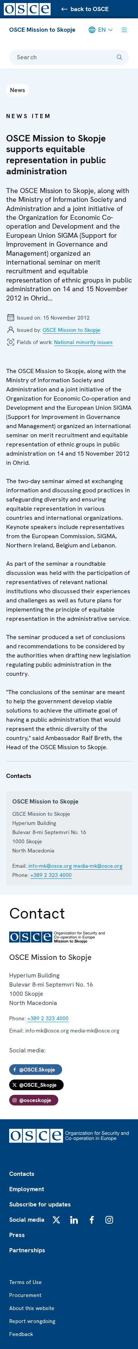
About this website (31, 1308)
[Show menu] (124, 29)
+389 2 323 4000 (51, 875)
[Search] (119, 57)
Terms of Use (25, 1282)
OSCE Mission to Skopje (42, 30)
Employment (26, 1189)
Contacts (21, 1174)
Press (17, 1235)
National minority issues (83, 342)
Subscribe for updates (40, 1204)
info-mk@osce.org (50, 865)
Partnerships (27, 1250)
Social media (26, 1220)
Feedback (21, 1334)
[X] (56, 1220)
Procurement (25, 1295)
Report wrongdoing (32, 1321)
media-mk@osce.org (97, 865)
